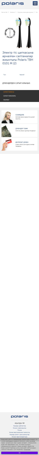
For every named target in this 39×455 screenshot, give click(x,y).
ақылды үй (19, 423)
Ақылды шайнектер (19, 426)
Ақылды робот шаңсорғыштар (19, 434)
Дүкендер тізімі (22, 128)
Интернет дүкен (22, 142)
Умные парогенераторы (19, 437)
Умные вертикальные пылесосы (19, 432)
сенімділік (20, 115)
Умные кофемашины (19, 428)
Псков (20, 430)
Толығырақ (27, 449)
